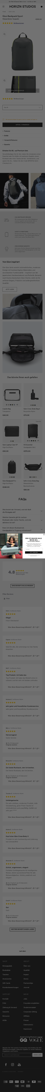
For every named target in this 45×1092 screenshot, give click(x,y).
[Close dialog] (44, 534)
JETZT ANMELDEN (34, 552)
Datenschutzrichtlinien (33, 555)
